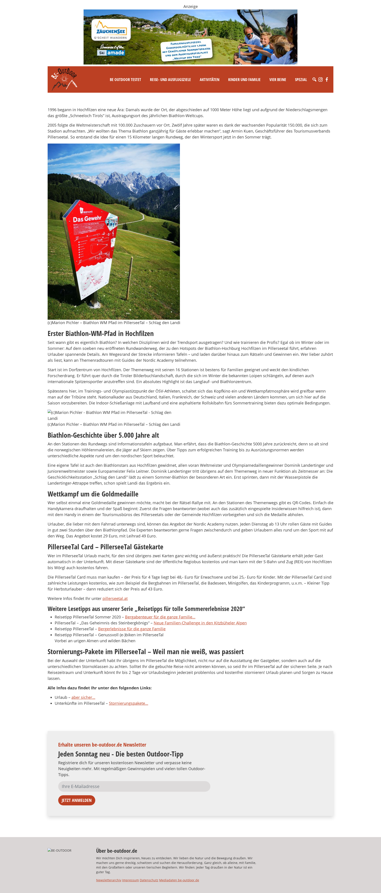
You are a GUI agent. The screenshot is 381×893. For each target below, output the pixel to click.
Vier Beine (277, 79)
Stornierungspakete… (128, 703)
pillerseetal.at (115, 598)
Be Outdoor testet (125, 79)
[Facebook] (327, 79)
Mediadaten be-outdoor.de (179, 880)
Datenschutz (149, 880)
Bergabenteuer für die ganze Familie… (160, 617)
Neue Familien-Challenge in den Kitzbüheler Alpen (200, 622)
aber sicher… (83, 697)
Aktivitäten (209, 79)
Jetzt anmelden (77, 800)
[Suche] (314, 79)
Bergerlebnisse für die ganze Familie (132, 628)
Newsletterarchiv (108, 880)
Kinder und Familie (244, 79)
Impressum (130, 880)
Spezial (301, 79)
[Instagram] (321, 79)
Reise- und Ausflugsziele (170, 79)
